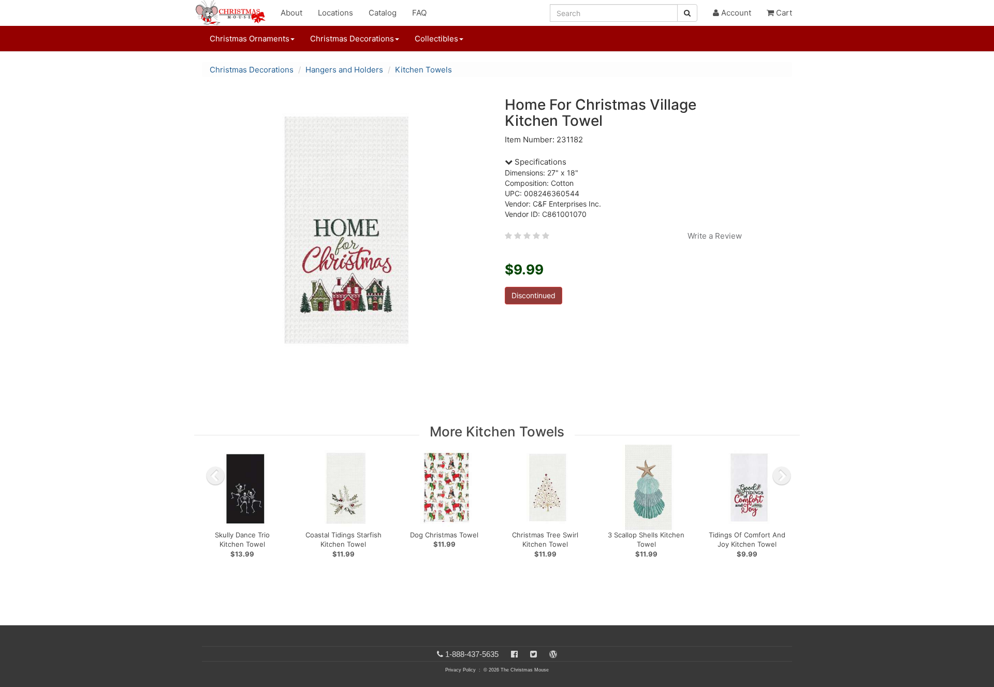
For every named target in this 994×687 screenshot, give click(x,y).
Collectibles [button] (436, 38)
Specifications (539, 162)
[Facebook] (514, 654)
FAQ (419, 13)
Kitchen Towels (423, 70)
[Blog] (553, 654)
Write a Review (715, 236)
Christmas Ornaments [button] (249, 38)
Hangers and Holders (344, 70)
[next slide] (781, 475)
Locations (335, 13)
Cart (783, 13)
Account (735, 13)
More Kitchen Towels (497, 431)
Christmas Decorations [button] (352, 38)
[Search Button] (687, 13)
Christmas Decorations (252, 70)
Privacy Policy (460, 670)
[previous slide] (215, 475)
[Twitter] (533, 654)
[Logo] (233, 13)
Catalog (383, 13)
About (291, 13)
